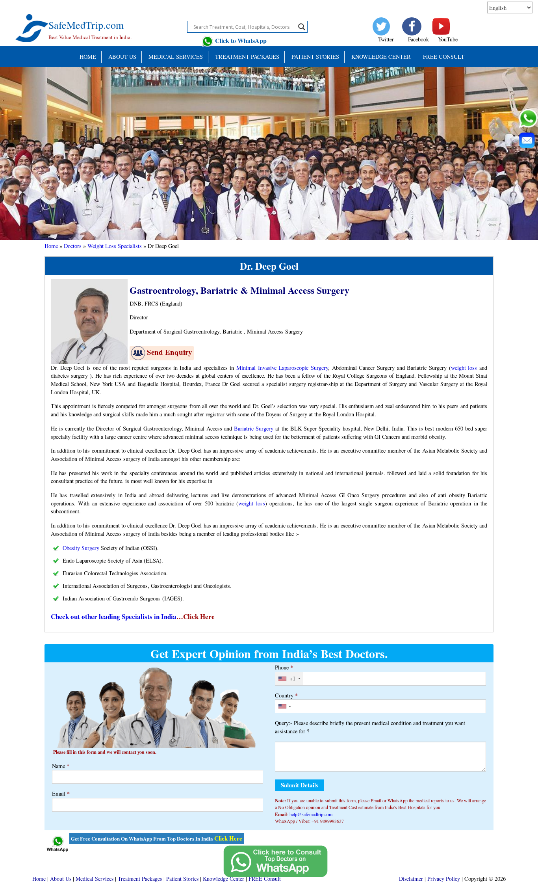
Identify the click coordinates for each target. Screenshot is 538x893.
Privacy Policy (443, 878)
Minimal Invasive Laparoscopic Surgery (282, 367)
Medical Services (175, 56)
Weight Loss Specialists (114, 246)
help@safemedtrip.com (310, 814)
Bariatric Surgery (253, 428)
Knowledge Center (381, 56)
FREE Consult (443, 56)
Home (88, 56)
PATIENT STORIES (315, 56)
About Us (122, 56)
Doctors (73, 246)
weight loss (464, 367)
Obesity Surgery (81, 548)
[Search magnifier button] (301, 26)
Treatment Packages (247, 56)
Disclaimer (411, 878)
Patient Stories (182, 878)
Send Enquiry (169, 352)
